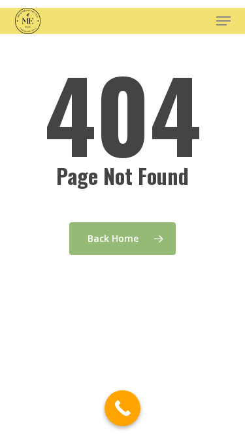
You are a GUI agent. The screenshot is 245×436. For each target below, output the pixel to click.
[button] (223, 20)
